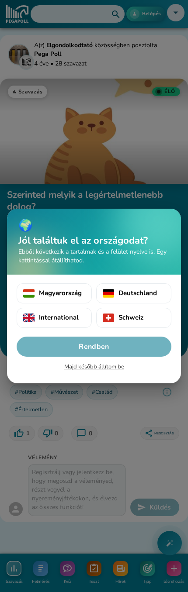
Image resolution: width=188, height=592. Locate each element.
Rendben (94, 346)
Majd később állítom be (94, 367)
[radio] (54, 293)
